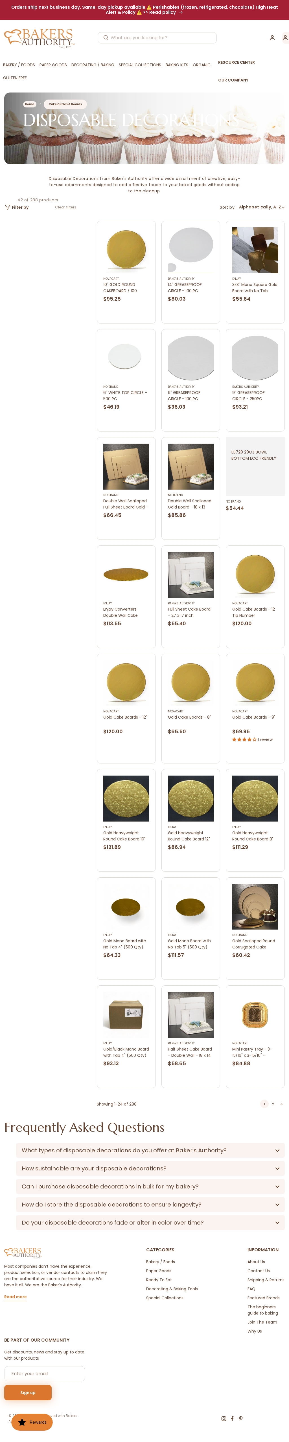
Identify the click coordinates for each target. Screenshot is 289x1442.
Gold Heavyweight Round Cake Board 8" (252, 836)
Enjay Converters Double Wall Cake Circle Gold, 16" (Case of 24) (124, 612)
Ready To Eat (159, 1280)
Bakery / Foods (160, 1262)
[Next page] (281, 1104)
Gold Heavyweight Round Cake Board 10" (124, 836)
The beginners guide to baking (263, 1310)
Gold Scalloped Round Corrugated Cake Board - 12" (253, 944)
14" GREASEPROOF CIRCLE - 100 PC (185, 288)
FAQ (251, 1289)
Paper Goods (158, 1271)
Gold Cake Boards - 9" (253, 717)
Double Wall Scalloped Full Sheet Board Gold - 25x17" (125, 504)
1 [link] (264, 1104)
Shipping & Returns (266, 1280)
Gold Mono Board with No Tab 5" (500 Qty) (189, 944)
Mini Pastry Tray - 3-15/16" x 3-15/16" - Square (252, 1052)
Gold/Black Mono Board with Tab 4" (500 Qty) (126, 1052)
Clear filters (65, 207)
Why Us (255, 1331)
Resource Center (236, 62)
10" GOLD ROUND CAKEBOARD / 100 (120, 288)
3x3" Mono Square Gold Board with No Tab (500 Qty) (254, 288)
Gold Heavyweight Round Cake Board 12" (189, 836)
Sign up (28, 1392)
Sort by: (227, 207)
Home (29, 104)
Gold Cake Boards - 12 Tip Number (253, 612)
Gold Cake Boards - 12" (125, 717)
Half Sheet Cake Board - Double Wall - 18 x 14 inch (190, 1052)
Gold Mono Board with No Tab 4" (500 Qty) (124, 944)
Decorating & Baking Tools (172, 1289)
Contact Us (259, 1271)
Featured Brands (264, 1298)
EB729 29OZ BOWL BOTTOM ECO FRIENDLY (253, 455)
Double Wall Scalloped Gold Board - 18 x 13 (189, 504)
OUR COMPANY (233, 80)
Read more (15, 1297)
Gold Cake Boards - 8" (189, 717)
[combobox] (157, 37)
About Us (256, 1262)
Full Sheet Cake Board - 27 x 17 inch (189, 612)
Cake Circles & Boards (65, 104)
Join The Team (262, 1322)
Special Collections (164, 1298)
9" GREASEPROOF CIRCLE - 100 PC (184, 396)
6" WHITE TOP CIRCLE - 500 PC (125, 396)
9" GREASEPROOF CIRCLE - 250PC (248, 396)
